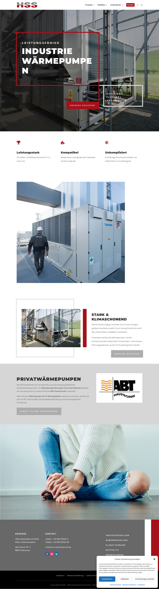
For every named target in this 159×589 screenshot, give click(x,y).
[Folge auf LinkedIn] (56, 554)
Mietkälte (112, 550)
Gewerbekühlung (117, 540)
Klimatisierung (116, 545)
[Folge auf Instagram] (52, 554)
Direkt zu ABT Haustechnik (39, 411)
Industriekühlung (118, 535)
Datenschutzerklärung (129, 585)
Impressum (141, 585)
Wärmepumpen (115, 555)
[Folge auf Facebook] (47, 554)
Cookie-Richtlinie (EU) (94, 576)
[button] (154, 559)
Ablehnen (125, 579)
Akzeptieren (107, 579)
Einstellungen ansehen (144, 579)
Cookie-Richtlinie (115, 585)
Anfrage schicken (82, 105)
